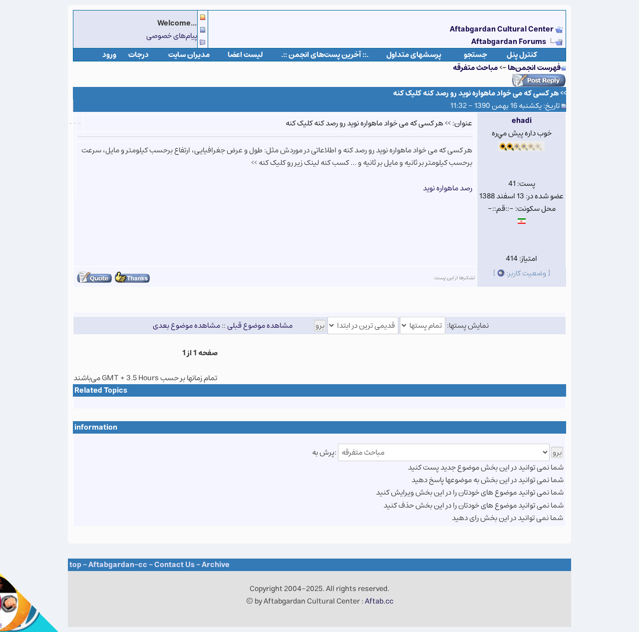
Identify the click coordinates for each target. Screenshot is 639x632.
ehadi (522, 120)
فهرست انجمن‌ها (534, 67)
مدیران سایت (189, 54)
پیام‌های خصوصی (171, 35)
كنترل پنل (522, 54)
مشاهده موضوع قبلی (260, 325)
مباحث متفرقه (475, 67)
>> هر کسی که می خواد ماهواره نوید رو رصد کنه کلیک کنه (479, 93)
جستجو (475, 54)
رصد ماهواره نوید (447, 188)
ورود (109, 54)
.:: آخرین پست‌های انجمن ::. (324, 54)
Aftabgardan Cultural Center (502, 29)
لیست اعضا (245, 54)
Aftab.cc (379, 601)
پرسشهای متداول (413, 54)
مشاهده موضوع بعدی (186, 325)
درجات (138, 54)
